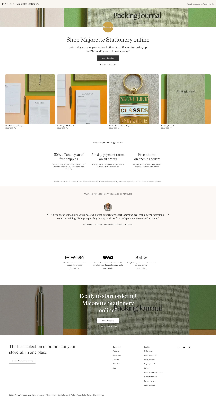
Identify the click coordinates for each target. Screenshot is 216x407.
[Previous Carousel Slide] (47, 214)
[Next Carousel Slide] (168, 214)
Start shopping (108, 58)
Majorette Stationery (122, 181)
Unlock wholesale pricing (23, 361)
